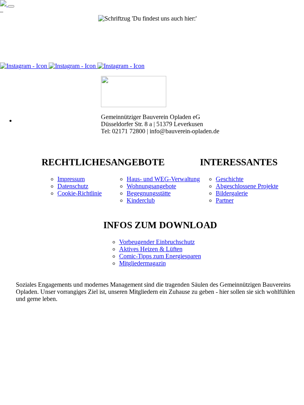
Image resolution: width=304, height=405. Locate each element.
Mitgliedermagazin (142, 263)
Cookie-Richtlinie (79, 193)
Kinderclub (141, 200)
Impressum (71, 179)
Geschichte (229, 179)
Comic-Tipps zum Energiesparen (160, 256)
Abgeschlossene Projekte (247, 186)
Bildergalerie (232, 193)
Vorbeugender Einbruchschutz (157, 241)
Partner (225, 200)
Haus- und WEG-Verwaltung (163, 179)
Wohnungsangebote (151, 186)
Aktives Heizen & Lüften (150, 249)
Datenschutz (72, 186)
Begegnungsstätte (149, 193)
